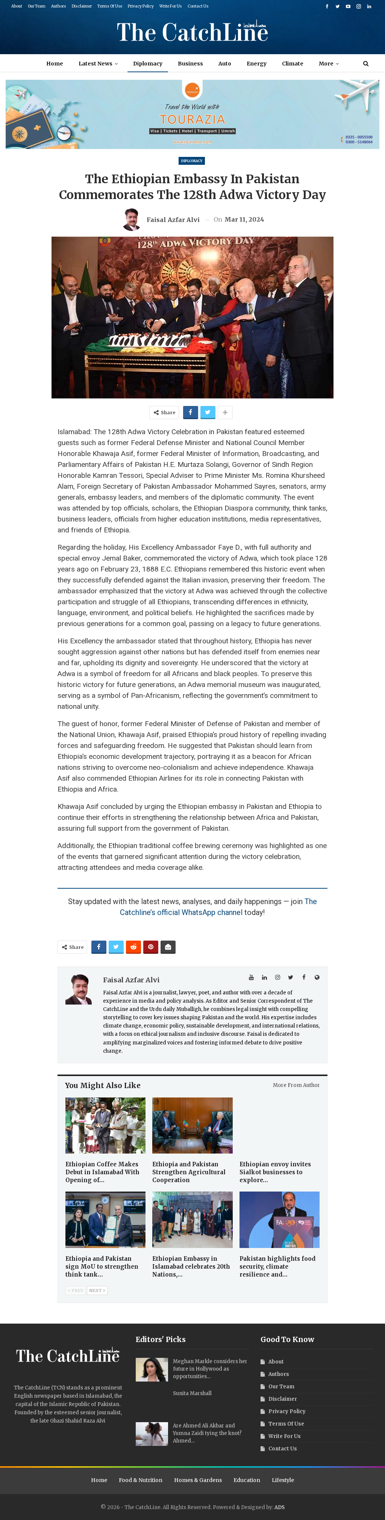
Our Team (36, 6)
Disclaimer (82, 6)
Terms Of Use (109, 6)
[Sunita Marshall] (152, 1402)
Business (190, 63)
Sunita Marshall (192, 1393)
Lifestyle (283, 1480)
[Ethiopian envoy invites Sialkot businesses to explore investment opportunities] (279, 1125)
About (16, 6)
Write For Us (170, 6)
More (326, 63)
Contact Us (198, 6)
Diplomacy (147, 63)
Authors (58, 6)
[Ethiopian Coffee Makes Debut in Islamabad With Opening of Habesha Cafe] (105, 1125)
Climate (292, 63)
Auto (224, 63)
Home (54, 63)
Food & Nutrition (140, 1480)
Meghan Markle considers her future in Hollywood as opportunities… (210, 1369)
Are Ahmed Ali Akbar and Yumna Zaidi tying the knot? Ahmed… (207, 1433)
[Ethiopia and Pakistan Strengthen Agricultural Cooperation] (192, 1125)
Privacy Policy (141, 6)
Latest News (95, 63)
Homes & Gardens (198, 1480)
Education (246, 1480)
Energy (257, 63)
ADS (279, 1507)
